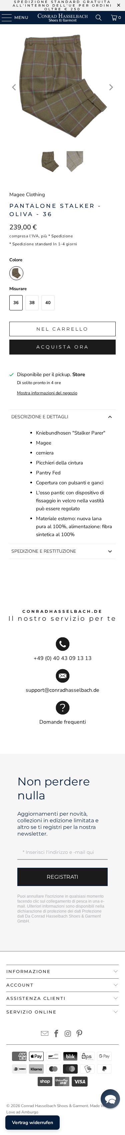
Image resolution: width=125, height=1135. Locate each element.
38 (32, 303)
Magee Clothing (27, 194)
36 (16, 303)
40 (48, 303)
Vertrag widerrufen (32, 1122)
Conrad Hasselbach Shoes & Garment (54, 1105)
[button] (110, 1098)
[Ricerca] (98, 17)
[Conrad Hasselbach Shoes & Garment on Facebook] (56, 1034)
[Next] (110, 87)
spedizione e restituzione (43, 551)
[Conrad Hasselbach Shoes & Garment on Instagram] (68, 1034)
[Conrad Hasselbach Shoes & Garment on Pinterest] (80, 1034)
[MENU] (3, 17)
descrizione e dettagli (39, 417)
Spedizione (62, 236)
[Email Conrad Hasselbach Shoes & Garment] (45, 1034)
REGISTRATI (62, 877)
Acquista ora (62, 347)
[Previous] (14, 87)
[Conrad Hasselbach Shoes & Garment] (62, 17)
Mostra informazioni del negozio (47, 393)
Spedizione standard (32, 244)
